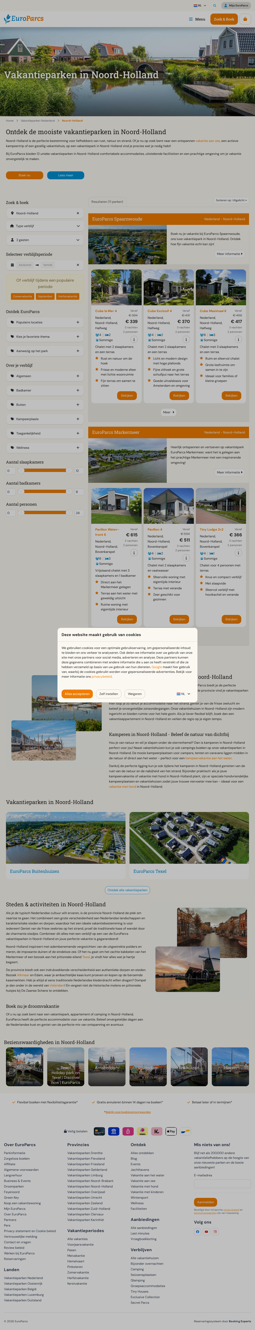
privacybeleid (102, 676)
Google (157, 667)
